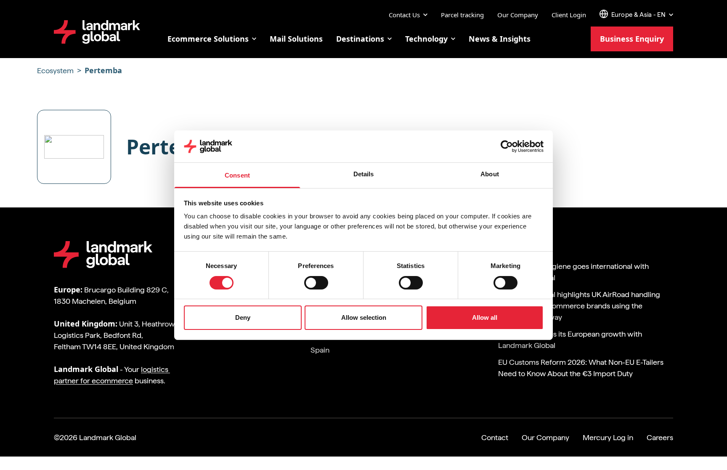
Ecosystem (56, 70)
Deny (242, 317)
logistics (155, 369)
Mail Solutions (296, 39)
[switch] (308, 280)
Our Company (517, 15)
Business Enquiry (632, 39)
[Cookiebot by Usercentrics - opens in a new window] (507, 146)
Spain (319, 349)
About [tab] (489, 174)
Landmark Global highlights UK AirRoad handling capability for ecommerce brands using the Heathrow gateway (579, 305)
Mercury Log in (608, 437)
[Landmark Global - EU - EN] (97, 32)
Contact (494, 437)
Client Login (569, 15)
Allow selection (363, 317)
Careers (660, 437)
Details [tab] (363, 174)
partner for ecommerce (93, 380)
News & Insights (500, 39)
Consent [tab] (237, 175)
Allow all (484, 317)
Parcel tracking (462, 15)
